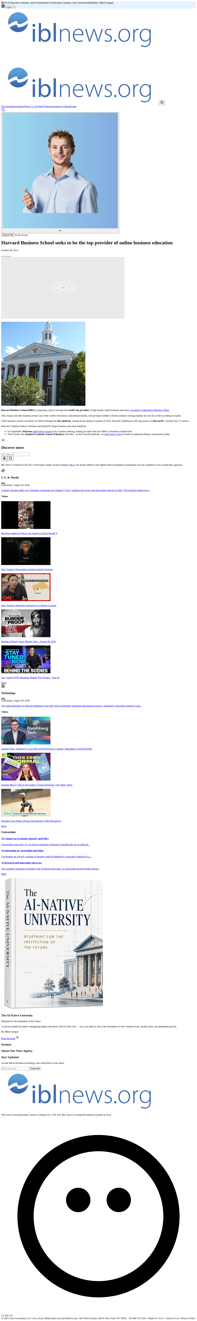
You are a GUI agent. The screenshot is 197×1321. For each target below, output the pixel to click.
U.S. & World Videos (40, 106)
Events (73, 106)
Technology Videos (60, 106)
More (3, 683)
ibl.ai (71, 465)
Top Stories (6, 106)
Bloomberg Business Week (156, 410)
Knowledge (18, 106)
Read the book (8, 1038)
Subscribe (35, 1068)
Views (27, 106)
